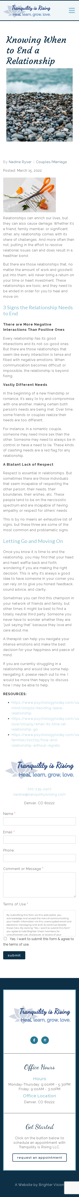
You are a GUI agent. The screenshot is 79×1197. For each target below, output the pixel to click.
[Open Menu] (72, 10)
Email (9, 832)
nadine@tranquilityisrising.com (39, 794)
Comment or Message (23, 869)
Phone (8, 850)
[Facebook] (34, 1040)
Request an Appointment (39, 1158)
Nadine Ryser (20, 162)
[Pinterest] (45, 1040)
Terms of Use (15, 904)
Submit (14, 955)
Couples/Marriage (51, 162)
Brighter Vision (51, 1185)
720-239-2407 (39, 789)
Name (9, 814)
